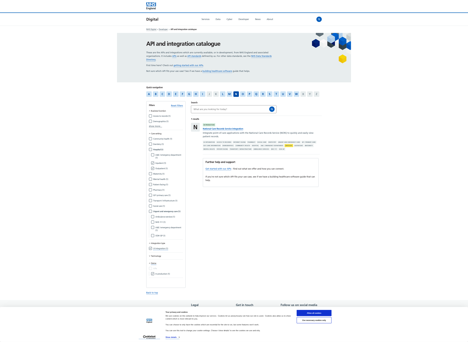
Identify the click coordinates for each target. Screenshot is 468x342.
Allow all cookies (314, 313)
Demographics (228, 145)
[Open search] (319, 19)
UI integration (209, 142)
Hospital (255, 145)
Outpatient (298, 145)
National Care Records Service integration (223, 128)
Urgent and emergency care (289, 142)
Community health (243, 145)
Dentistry (272, 142)
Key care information (212, 145)
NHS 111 (274, 149)
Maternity (309, 145)
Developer (163, 29)
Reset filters (177, 105)
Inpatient (288, 145)
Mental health (209, 149)
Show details (171, 337)
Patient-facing (222, 149)
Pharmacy (251, 142)
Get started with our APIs (218, 168)
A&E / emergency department (272, 145)
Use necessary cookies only (314, 320)
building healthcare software (217, 71)
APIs (174, 56)
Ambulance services (261, 149)
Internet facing (239, 142)
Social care (261, 142)
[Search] (272, 109)
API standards (194, 56)
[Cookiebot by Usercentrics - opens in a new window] (149, 337)
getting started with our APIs (188, 65)
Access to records (224, 142)
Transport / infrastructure (241, 149)
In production (209, 125)
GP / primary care (309, 142)
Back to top (152, 292)
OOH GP (282, 149)
